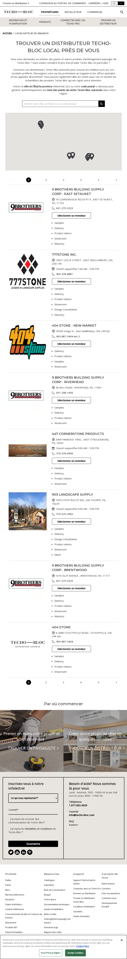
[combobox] (63, 104)
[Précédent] (11, 180)
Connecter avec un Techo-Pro (73, 22)
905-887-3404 (64, 641)
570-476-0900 (64, 453)
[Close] (121, 940)
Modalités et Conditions (38, 828)
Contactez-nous (109, 898)
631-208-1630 (64, 392)
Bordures (9, 899)
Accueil (7, 33)
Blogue (47, 894)
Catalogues (49, 880)
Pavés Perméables (13, 932)
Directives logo (51, 927)
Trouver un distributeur (15, 3)
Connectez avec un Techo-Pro (87, 888)
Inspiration (49, 885)
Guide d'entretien (81, 916)
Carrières (106, 888)
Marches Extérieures (14, 894)
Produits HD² (11, 927)
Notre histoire (108, 883)
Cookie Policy (82, 946)
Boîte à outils (50, 914)
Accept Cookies (75, 952)
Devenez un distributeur (84, 893)
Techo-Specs (50, 899)
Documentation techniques (56, 904)
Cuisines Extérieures (14, 909)
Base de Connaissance (54, 890)
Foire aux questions (111, 893)
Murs (7, 890)
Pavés (8, 885)
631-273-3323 (64, 208)
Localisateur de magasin (31, 33)
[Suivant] (116, 180)
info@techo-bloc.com (81, 815)
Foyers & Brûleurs (13, 904)
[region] (63, 947)
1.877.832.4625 (78, 805)
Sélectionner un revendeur (71, 215)
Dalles (8, 880)
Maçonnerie (10, 922)
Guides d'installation (53, 909)
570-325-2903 (64, 514)
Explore (73, 824)
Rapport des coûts (52, 932)
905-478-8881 (64, 274)
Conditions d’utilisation (84, 906)
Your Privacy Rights (50, 952)
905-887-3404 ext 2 (68, 336)
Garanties (77, 911)
